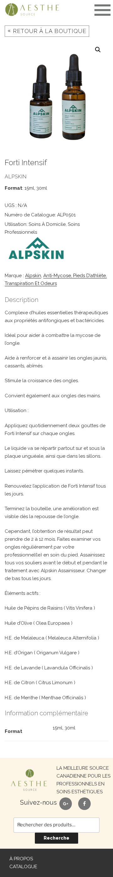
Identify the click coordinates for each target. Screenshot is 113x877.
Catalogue (23, 866)
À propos (21, 859)
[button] (98, 49)
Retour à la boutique (47, 30)
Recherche (56, 838)
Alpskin (33, 275)
